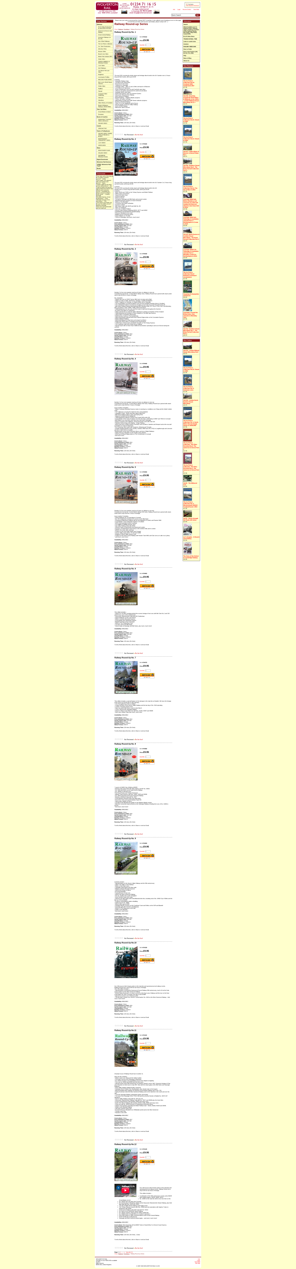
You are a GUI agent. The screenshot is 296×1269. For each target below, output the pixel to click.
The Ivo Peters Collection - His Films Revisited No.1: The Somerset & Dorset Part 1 (191, 468)
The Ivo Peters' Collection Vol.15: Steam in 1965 (191, 119)
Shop (115, 29)
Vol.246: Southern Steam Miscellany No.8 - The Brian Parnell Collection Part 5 (191, 168)
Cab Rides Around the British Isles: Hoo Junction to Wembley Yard (190, 315)
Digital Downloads (102, 159)
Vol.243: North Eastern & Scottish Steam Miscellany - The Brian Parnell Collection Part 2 (191, 237)
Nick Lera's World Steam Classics (105, 82)
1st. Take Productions (104, 46)
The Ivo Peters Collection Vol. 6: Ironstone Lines (188, 388)
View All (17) (129, 1252)
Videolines (101, 100)
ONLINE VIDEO (102, 123)
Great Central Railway (104, 34)
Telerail (100, 91)
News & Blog (187, 58)
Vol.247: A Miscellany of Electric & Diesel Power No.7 (191, 153)
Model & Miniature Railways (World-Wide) (104, 106)
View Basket (189, 5)
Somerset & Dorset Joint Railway (105, 31)
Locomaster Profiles (103, 77)
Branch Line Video (103, 54)
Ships (98, 148)
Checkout (196, 5)
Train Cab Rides (101, 109)
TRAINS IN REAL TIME (190, 39)
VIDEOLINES (102, 145)
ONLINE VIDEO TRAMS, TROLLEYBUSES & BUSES (105, 135)
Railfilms (100, 88)
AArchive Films (102, 49)
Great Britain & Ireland (104, 111)
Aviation (186, 44)
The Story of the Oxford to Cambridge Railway (191, 557)
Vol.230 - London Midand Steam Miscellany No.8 (191, 351)
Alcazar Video (102, 51)
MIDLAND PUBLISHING (105, 79)
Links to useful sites (189, 41)
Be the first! (139, 135)
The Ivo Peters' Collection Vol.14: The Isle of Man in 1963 (190, 188)
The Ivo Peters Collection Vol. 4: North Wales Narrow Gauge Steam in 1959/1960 (190, 423)
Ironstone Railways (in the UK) (104, 38)
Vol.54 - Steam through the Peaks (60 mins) (190, 519)
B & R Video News (188, 36)
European (101, 114)
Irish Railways (102, 68)
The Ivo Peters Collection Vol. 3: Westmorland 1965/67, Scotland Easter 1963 (190, 504)
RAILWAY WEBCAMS (189, 46)
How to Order (187, 49)
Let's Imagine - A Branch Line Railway (191, 537)
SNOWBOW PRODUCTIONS (103, 156)
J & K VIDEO (101, 142)
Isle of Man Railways (104, 41)
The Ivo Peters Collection (105, 44)
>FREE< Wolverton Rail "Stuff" (104, 165)
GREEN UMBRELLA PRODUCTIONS (104, 62)
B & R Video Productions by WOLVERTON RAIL (105, 27)
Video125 (100, 97)
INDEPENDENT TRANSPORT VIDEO (104, 139)
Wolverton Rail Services (104, 162)
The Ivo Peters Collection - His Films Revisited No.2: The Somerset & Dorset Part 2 (191, 446)
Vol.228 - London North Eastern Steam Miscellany (190, 401)
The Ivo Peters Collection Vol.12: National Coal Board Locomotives (189, 275)
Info (174, 9)
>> (124, 1252)
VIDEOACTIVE (102, 128)
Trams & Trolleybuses (103, 131)
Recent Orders (187, 9)
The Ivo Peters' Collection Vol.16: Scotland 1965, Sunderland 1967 (189, 83)
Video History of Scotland (105, 102)
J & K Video (101, 65)
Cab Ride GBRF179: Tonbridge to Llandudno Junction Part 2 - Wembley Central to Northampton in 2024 (191, 253)
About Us (186, 60)
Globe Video (101, 59)
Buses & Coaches (102, 117)
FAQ (184, 55)
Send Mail (196, 9)
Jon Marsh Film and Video (103, 71)
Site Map (197, 1263)
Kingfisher (101, 74)
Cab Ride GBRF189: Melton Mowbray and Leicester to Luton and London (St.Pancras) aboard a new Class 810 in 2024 (191, 203)
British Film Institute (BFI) (105, 56)
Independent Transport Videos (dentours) (104, 120)
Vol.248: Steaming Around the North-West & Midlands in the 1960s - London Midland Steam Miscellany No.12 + (191, 99)
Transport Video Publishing (102, 94)
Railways (99, 24)
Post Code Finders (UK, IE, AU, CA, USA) (190, 52)
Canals (99, 126)
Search (185, 24)
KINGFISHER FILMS (104, 150)
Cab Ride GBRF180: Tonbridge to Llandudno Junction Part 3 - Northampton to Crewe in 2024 (191, 221)
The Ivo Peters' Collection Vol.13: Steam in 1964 (191, 138)
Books (99, 168)
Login (178, 9)
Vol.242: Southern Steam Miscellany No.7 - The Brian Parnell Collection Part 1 (191, 331)
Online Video (101, 86)
